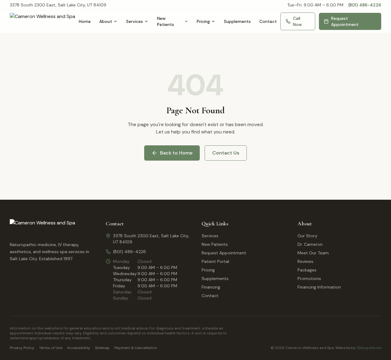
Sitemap (102, 347)
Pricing (203, 21)
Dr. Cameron (310, 244)
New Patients (165, 21)
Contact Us (225, 153)
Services (134, 21)
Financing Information (319, 287)
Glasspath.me (368, 347)
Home (85, 21)
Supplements (237, 21)
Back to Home (176, 153)
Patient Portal (215, 261)
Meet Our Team (313, 253)
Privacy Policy (22, 347)
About (105, 21)
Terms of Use (50, 347)
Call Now (297, 21)
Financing (211, 287)
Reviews (305, 261)
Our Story (307, 235)
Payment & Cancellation (136, 347)
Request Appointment (345, 21)
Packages (307, 270)
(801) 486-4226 (364, 5)
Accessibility (78, 347)
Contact (268, 21)
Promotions (309, 278)
